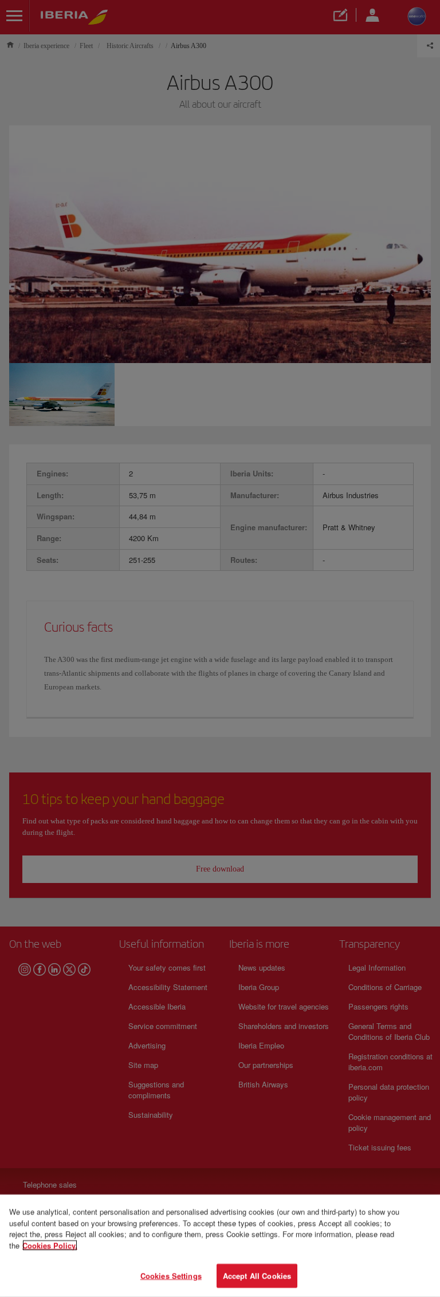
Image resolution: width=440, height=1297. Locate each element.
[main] (220, 1245)
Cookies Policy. (49, 1245)
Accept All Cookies (257, 1275)
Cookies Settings (171, 1275)
